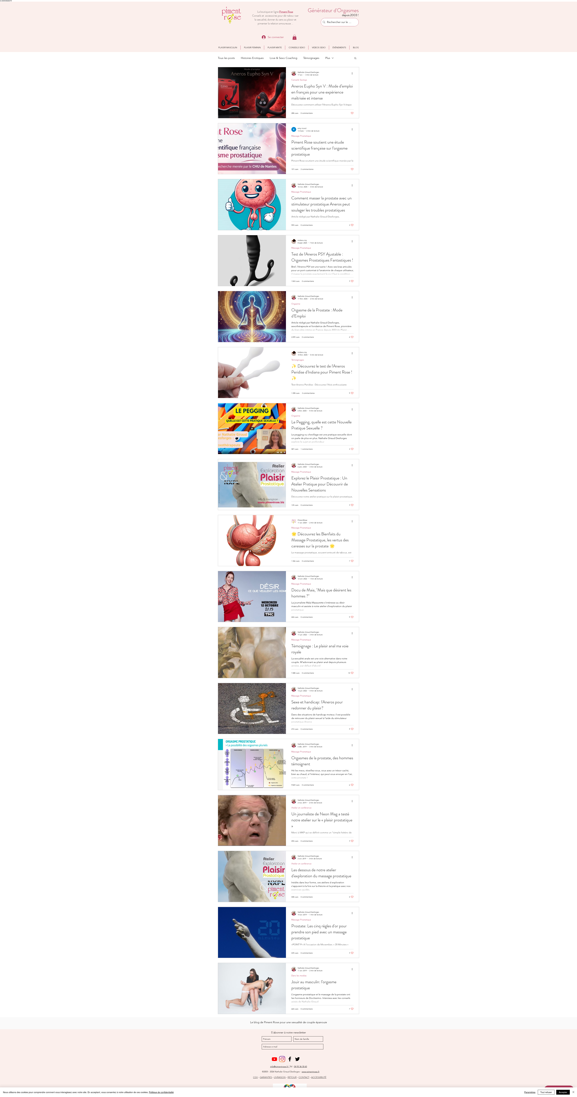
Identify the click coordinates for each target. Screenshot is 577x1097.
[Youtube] (274, 1059)
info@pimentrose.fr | (280, 1066)
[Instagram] (282, 1059)
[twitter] (297, 1059)
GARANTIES (266, 1077)
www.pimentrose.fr (310, 1071)
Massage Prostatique (301, 136)
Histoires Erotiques (252, 58)
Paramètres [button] (529, 1092)
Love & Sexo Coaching (283, 58)
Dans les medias (299, 975)
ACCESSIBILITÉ (318, 1077)
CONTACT (304, 1077)
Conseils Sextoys (299, 80)
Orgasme (295, 304)
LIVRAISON (280, 1077)
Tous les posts (226, 58)
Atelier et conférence (301, 807)
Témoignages (311, 58)
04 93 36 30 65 (300, 1066)
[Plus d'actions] (353, 73)
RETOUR (292, 1077)
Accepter (563, 1092)
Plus (327, 58)
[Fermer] (573, 1092)
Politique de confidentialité (161, 1092)
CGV (255, 1077)
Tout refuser (546, 1092)
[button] (294, 37)
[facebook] (290, 1059)
